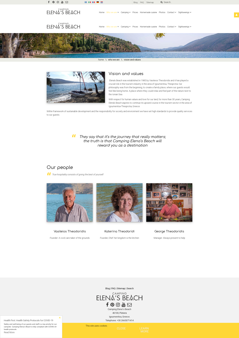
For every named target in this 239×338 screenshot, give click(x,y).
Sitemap (150, 2)
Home (101, 59)
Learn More (144, 330)
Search (130, 288)
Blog (136, 2)
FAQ (142, 2)
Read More (9, 332)
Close (121, 328)
